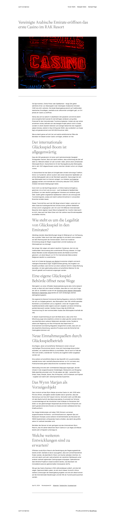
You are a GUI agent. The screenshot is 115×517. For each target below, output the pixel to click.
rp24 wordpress (23, 7)
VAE (66, 372)
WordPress (93, 511)
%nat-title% (71, 7)
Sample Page (92, 7)
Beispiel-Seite (81, 7)
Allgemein (56, 485)
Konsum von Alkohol (53, 261)
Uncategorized (72, 485)
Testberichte (63, 485)
